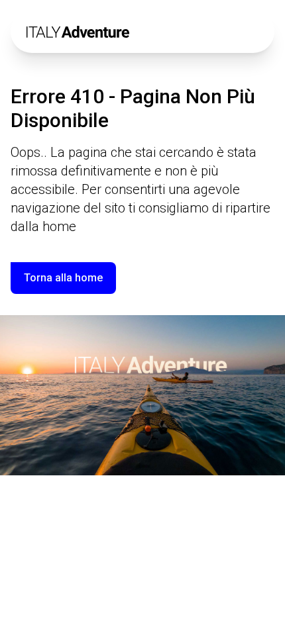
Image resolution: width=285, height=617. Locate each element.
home (59, 226)
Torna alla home (63, 277)
